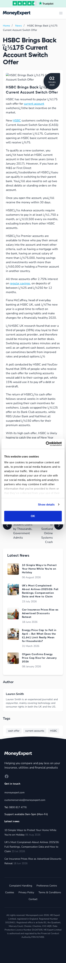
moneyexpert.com (14, 792)
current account (34, 104)
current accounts (34, 731)
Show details (46, 504)
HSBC (17, 121)
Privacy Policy (26, 892)
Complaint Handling (20, 885)
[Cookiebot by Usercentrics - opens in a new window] (46, 443)
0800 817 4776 (18, 807)
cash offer (13, 731)
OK (33, 516)
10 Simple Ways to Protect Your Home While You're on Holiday (39, 569)
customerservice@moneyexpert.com (24, 800)
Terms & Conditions (49, 892)
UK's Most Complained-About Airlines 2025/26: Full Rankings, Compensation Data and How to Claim (31, 846)
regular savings (20, 283)
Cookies (9, 892)
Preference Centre (46, 885)
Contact (33, 899)
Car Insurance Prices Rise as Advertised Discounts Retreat (40, 613)
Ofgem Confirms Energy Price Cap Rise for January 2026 (39, 658)
